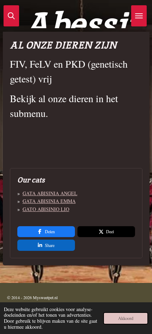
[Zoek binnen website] (11, 15)
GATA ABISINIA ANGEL (50, 193)
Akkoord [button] (125, 318)
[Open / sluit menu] (139, 15)
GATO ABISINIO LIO (46, 209)
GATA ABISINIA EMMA (49, 201)
